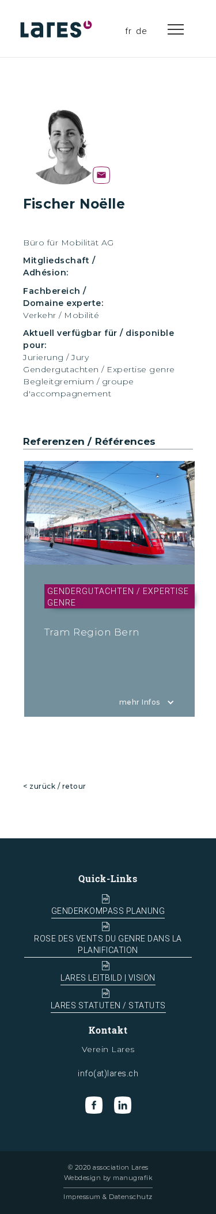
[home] (57, 29)
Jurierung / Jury (56, 357)
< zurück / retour (54, 786)
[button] (187, 29)
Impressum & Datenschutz (108, 1197)
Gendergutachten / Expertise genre (99, 369)
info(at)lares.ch (108, 1073)
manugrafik (132, 1178)
